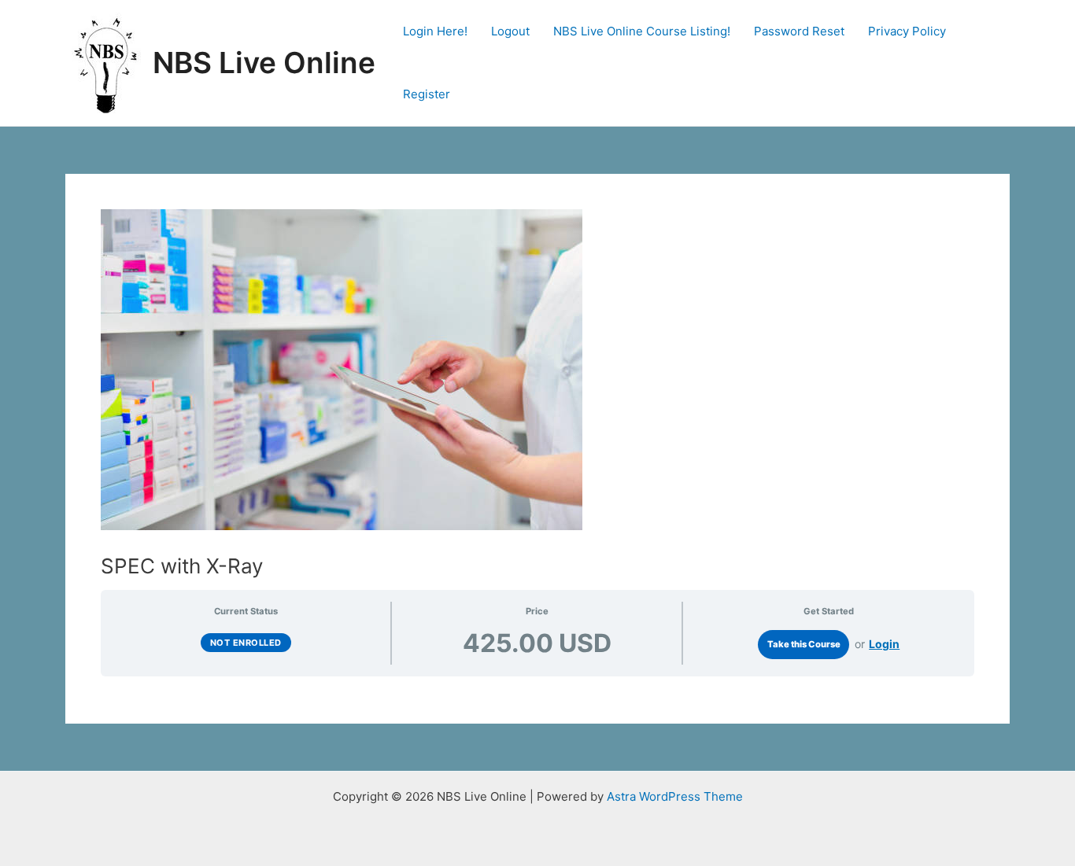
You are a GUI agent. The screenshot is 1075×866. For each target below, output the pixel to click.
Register (426, 94)
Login (884, 643)
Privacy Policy (907, 31)
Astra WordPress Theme (675, 796)
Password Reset (799, 31)
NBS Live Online (264, 62)
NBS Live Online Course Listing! (641, 31)
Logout (510, 31)
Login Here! (435, 31)
